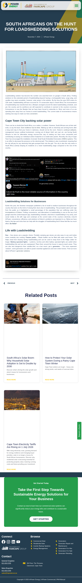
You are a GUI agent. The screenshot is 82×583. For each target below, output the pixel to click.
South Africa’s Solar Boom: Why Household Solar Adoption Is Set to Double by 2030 (21, 362)
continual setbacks (70, 130)
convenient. (34, 114)
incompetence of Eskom (13, 212)
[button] (76, 5)
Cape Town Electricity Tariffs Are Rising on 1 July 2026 (21, 446)
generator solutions (23, 251)
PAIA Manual (61, 579)
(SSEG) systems (67, 139)
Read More (11, 379)
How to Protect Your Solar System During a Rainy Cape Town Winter (60, 360)
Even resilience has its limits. (30, 127)
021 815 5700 (6, 563)
